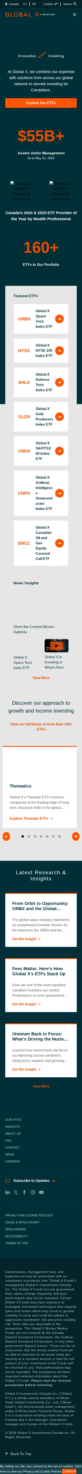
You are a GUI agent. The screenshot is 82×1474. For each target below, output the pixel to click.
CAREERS (12, 1161)
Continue (69, 1471)
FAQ (8, 1140)
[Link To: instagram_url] (32, 1192)
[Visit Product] (59, 319)
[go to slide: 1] (22, 836)
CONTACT (12, 1147)
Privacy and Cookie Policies (29, 1215)
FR (34, 4)
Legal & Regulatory (22, 1222)
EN (25, 4)
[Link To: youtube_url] (41, 1192)
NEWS (9, 1154)
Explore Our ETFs (41, 103)
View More (41, 678)
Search (67, 4)
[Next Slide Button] (76, 836)
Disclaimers (15, 1229)
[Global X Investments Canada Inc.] (14, 14)
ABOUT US (13, 1133)
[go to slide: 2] (29, 836)
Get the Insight (24, 939)
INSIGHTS (12, 1126)
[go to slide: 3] (35, 836)
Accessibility (16, 1236)
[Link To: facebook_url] (24, 1192)
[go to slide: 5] (47, 836)
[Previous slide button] (6, 836)
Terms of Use (16, 1243)
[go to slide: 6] (53, 836)
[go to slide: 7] (59, 836)
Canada (14, 4)
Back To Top (20, 1454)
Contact (48, 4)
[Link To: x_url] (15, 1192)
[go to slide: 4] (41, 836)
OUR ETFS (13, 1119)
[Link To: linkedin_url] (7, 1192)
